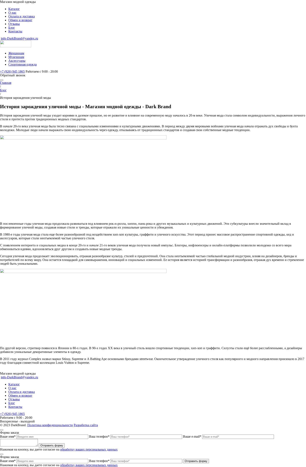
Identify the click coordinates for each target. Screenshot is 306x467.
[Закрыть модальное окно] (1, 430)
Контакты (15, 31)
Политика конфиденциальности (50, 425)
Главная (5, 82)
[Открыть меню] (1, 80)
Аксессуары (16, 60)
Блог (11, 27)
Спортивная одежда (22, 64)
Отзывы (14, 24)
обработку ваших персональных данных (89, 449)
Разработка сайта (86, 425)
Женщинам (16, 53)
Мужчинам (16, 57)
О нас (12, 12)
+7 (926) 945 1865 (12, 71)
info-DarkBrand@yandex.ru (19, 38)
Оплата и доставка (21, 16)
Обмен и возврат (20, 20)
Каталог (14, 9)
